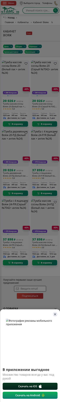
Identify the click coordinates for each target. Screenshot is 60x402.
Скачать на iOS (27, 386)
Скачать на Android (27, 395)
